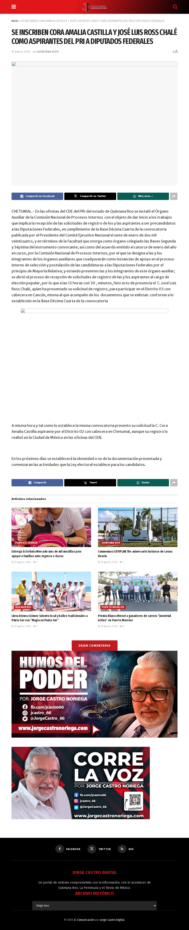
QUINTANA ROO (48, 51)
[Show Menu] (14, 7)
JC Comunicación (84, 919)
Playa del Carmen (26, 543)
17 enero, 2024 (21, 51)
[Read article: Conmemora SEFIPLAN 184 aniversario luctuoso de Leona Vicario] (137, 527)
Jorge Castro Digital (112, 919)
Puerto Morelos (113, 607)
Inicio (15, 21)
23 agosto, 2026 (22, 562)
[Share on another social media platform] (173, 196)
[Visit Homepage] (94, 6)
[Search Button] (175, 7)
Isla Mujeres (23, 607)
